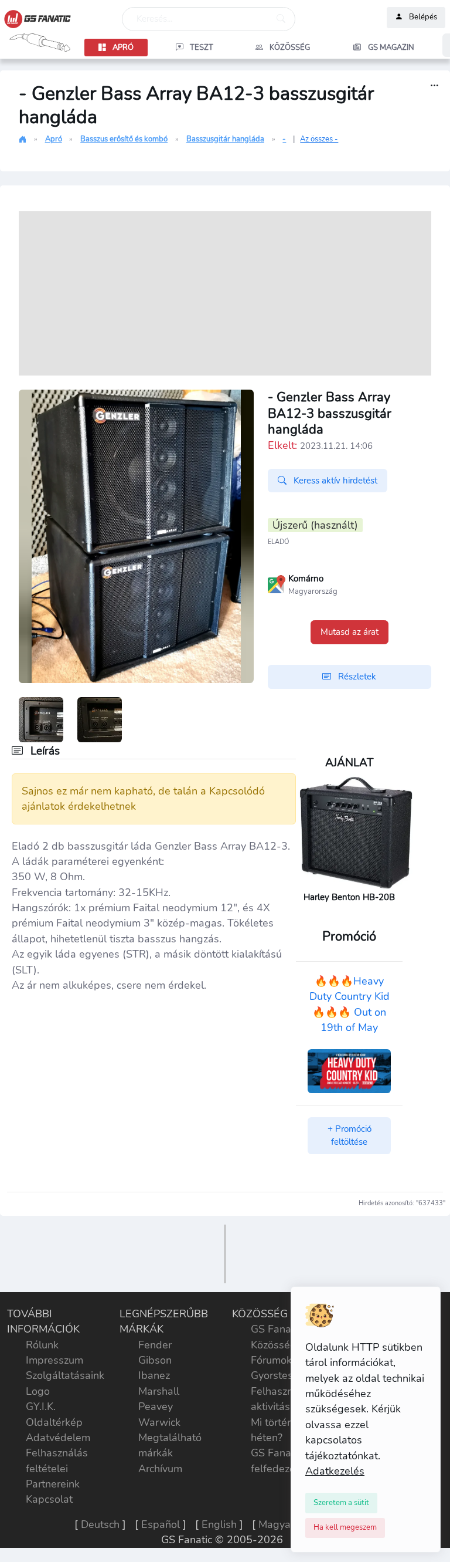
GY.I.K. (41, 1406)
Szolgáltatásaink (65, 1375)
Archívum (160, 1469)
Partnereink (53, 1484)
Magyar (276, 1524)
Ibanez (154, 1375)
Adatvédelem (58, 1438)
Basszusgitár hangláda (225, 139)
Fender (155, 1345)
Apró (53, 139)
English (219, 1524)
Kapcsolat (49, 1499)
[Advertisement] (225, 293)
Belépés (423, 17)
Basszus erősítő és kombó (124, 139)
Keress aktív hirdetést (334, 480)
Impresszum (54, 1360)
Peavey (155, 1406)
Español (160, 1524)
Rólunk (42, 1345)
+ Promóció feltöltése (349, 1135)
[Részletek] (434, 86)
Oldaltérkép (54, 1422)
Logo (38, 1391)
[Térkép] (276, 583)
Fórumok (271, 1360)
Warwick (159, 1422)
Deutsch (100, 1524)
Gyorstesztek (281, 1375)
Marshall (158, 1391)
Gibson (155, 1360)
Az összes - (319, 139)
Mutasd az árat (350, 632)
